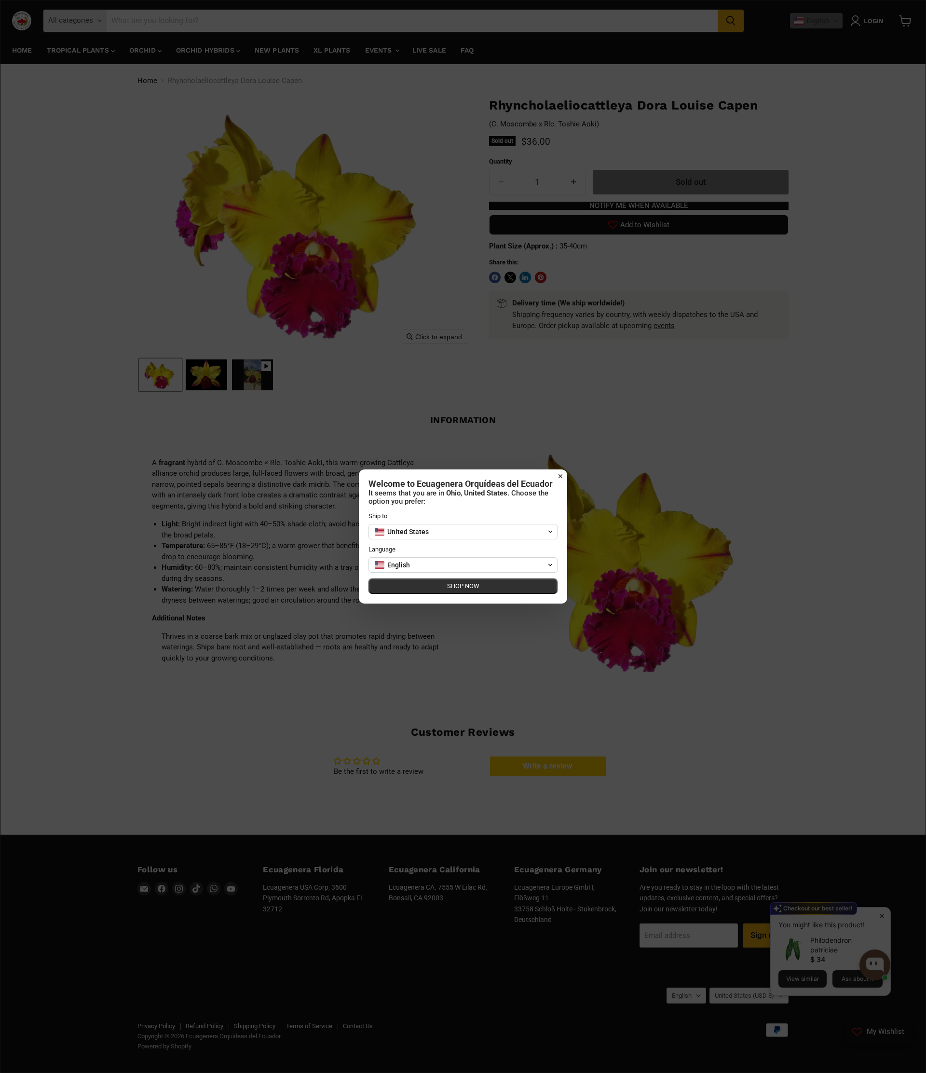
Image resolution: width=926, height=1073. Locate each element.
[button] (463, 531)
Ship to (377, 516)
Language (381, 549)
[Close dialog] (560, 476)
